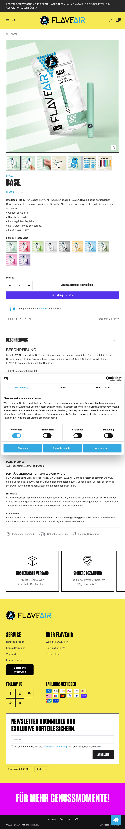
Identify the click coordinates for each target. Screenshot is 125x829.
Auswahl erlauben (62, 448)
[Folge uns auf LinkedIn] (20, 703)
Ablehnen (23, 448)
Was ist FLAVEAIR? (57, 641)
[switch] (47, 435)
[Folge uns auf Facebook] (10, 693)
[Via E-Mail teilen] (30, 319)
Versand (11, 654)
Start (8, 34)
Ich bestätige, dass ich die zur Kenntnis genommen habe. (57, 746)
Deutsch (40, 769)
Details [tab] (62, 387)
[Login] (110, 20)
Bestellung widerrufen (20, 669)
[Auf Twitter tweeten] (25, 319)
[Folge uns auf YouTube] (29, 693)
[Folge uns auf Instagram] (20, 693)
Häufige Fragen (15, 641)
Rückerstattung (15, 660)
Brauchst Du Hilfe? (108, 318)
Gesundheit (52, 654)
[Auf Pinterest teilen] (20, 319)
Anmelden (103, 755)
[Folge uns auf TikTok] (10, 703)
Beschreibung (17, 340)
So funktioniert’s (55, 648)
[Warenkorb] (117, 20)
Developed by (109, 825)
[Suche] (13, 20)
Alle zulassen (102, 448)
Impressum (51, 819)
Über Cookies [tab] (103, 387)
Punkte (43, 308)
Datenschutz (65, 819)
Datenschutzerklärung (55, 746)
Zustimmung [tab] (21, 387)
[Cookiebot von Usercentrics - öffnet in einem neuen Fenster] (108, 378)
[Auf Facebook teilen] (16, 319)
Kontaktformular (15, 648)
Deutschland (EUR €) (18, 769)
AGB (76, 819)
